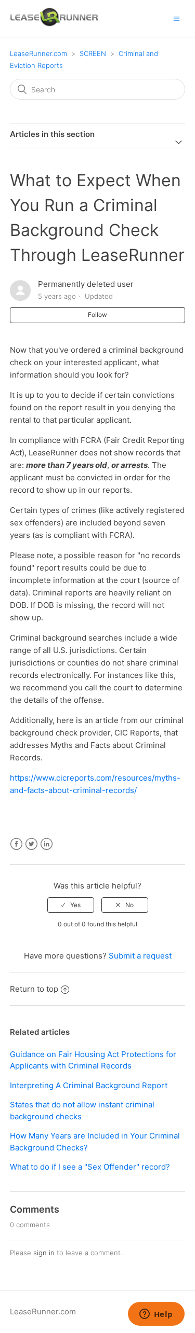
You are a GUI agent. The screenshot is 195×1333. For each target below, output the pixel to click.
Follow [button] (97, 314)
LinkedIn (46, 844)
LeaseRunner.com (38, 53)
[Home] (54, 24)
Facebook (16, 844)
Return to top (34, 989)
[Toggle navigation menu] (176, 18)
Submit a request (140, 956)
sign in (44, 1252)
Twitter (31, 844)
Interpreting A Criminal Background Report (88, 1085)
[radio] (70, 905)
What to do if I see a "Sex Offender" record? (90, 1167)
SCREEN (93, 53)
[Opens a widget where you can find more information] (156, 1315)
